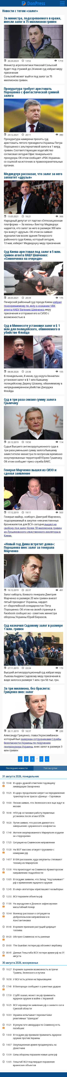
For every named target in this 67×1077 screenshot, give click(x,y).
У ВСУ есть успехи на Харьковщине (33, 979)
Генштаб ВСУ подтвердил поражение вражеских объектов (33, 1063)
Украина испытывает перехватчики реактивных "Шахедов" (33, 1016)
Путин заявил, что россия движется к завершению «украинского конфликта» (33, 823)
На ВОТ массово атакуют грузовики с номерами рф (33, 850)
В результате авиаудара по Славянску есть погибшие (33, 1026)
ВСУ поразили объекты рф (33, 896)
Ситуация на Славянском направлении (33, 842)
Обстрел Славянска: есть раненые (33, 937)
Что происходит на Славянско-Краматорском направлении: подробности (33, 870)
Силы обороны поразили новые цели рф (33, 1054)
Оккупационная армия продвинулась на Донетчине (33, 1046)
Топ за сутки (50, 768)
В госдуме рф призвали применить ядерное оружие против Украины (33, 1036)
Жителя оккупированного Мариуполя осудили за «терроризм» (33, 833)
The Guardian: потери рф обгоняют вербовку (33, 945)
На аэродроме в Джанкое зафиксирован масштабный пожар (33, 904)
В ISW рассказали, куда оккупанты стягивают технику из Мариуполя (33, 860)
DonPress (36, 3)
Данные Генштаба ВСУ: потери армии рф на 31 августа (33, 953)
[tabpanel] (33, 920)
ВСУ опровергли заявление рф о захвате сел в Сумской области (33, 1006)
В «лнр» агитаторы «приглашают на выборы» (33, 889)
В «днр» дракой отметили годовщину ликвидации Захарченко (33, 784)
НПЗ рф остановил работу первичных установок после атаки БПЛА (33, 814)
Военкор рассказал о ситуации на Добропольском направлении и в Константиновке (33, 916)
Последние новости (17, 768)
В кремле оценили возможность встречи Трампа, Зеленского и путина (33, 970)
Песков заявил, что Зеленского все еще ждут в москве (33, 804)
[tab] (17, 768)
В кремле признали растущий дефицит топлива (33, 928)
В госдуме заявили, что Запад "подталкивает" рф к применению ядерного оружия (33, 880)
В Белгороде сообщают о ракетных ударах (33, 987)
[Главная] (24, 3)
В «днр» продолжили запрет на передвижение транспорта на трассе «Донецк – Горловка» (33, 794)
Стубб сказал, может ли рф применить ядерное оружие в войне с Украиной (33, 996)
